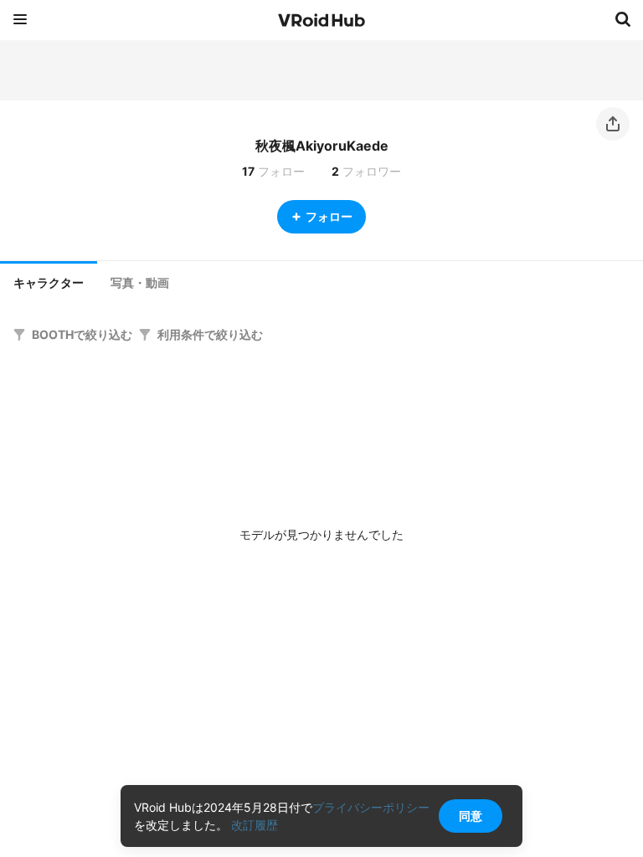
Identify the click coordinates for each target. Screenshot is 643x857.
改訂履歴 (254, 825)
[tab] (48, 281)
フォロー (329, 216)
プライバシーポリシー (371, 807)
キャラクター (48, 283)
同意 (470, 815)
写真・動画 (140, 283)
